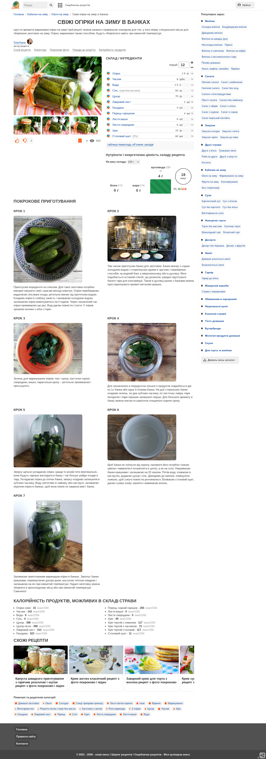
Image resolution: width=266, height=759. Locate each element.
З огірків (136, 709)
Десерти (210, 239)
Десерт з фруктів (235, 246)
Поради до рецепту (84, 49)
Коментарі (40, 49)
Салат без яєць (230, 88)
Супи (208, 195)
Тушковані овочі (227, 150)
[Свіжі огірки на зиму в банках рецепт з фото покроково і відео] (58, 86)
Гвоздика (22, 714)
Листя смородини (106, 714)
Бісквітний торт (231, 232)
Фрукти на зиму (210, 182)
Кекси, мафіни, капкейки (215, 69)
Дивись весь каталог (221, 359)
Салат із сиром (229, 112)
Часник (165, 709)
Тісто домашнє (214, 321)
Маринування (175, 703)
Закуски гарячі (210, 137)
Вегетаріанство (25, 709)
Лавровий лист (42, 714)
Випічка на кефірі (235, 51)
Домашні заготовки (28, 703)
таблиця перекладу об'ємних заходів (130, 144)
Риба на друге (209, 156)
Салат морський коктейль (216, 118)
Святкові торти (232, 226)
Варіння (156, 703)
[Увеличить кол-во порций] (192, 62)
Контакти (22, 743)
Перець (61, 714)
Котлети (206, 162)
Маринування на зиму (231, 176)
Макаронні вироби (217, 285)
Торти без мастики (212, 226)
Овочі (48, 703)
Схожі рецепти (22, 49)
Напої (208, 253)
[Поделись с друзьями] (262, 755)
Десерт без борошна (213, 246)
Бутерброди (213, 328)
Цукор (150, 709)
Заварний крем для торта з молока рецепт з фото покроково (151, 680)
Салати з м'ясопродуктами (216, 94)
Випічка (210, 21)
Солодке (63, 703)
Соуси (209, 343)
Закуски (210, 125)
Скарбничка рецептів (77, 5)
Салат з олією (228, 106)
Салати (209, 76)
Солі (74, 714)
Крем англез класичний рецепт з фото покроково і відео (95, 680)
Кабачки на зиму (215, 169)
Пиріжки (235, 69)
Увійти (246, 5)
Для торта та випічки (218, 350)
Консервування (229, 182)
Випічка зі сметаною (213, 51)
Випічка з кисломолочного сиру (219, 57)
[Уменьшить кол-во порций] (192, 67)
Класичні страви (215, 313)
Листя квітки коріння (121, 703)
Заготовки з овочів (92, 709)
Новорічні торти (215, 220)
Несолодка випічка (212, 45)
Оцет (87, 714)
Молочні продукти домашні (222, 335)
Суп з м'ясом (230, 201)
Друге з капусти (228, 156)
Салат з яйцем (210, 106)
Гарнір (209, 272)
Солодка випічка (211, 27)
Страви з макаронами (213, 291)
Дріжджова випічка (212, 33)
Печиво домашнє (211, 63)
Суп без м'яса (230, 207)
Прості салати (209, 100)
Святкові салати (210, 88)
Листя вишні (129, 714)
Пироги (228, 45)
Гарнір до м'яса (210, 278)
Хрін (178, 709)
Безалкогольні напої (213, 265)
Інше (142, 703)
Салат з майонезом (231, 82)
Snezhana (20, 42)
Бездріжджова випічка (234, 27)
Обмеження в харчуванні (221, 299)
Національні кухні (216, 306)
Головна (21, 729)
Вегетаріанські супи (212, 213)
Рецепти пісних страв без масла (57, 709)
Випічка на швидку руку (215, 39)
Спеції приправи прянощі (89, 703)
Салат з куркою (210, 112)
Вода (146, 714)
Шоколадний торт (211, 232)
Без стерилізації (210, 188)
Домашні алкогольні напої (216, 259)
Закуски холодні (211, 131)
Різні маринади (117, 709)
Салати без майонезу (231, 100)
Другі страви (213, 144)
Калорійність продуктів (112, 49)
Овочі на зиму (209, 176)
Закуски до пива (229, 137)
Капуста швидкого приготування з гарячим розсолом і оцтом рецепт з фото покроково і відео (39, 682)
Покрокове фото (59, 49)
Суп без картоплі (211, 207)
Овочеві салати (210, 82)
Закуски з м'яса (230, 131)
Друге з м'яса (209, 150)
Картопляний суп (211, 201)
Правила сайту (26, 736)
